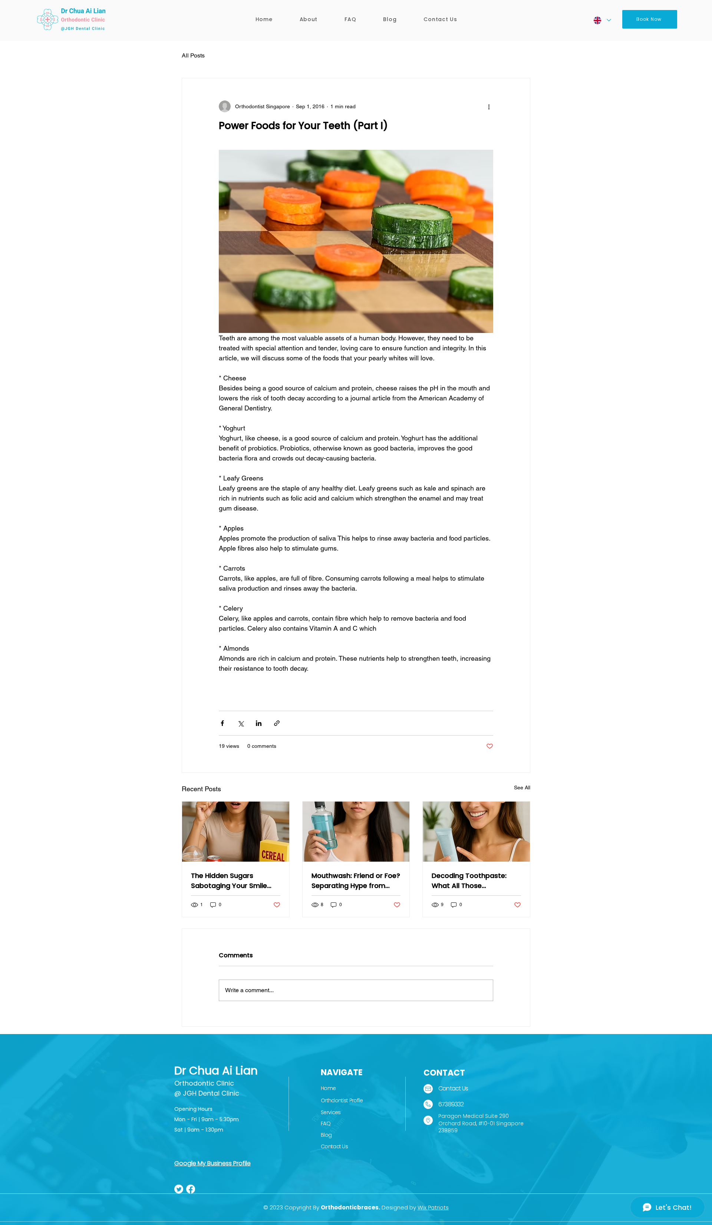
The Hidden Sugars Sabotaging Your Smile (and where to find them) (233, 881)
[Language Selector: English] (602, 20)
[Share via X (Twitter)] (240, 723)
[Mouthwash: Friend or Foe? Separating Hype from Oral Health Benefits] (356, 832)
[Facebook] (190, 1189)
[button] (308, 19)
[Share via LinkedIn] (258, 723)
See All (522, 787)
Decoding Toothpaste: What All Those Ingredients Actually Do (470, 881)
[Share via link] (276, 723)
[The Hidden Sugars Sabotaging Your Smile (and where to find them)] (235, 832)
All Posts (193, 55)
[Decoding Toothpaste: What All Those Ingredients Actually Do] (476, 832)
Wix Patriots (433, 1207)
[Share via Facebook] (222, 723)
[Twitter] (178, 1189)
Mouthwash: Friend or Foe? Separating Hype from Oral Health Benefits (356, 881)
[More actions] (488, 106)
